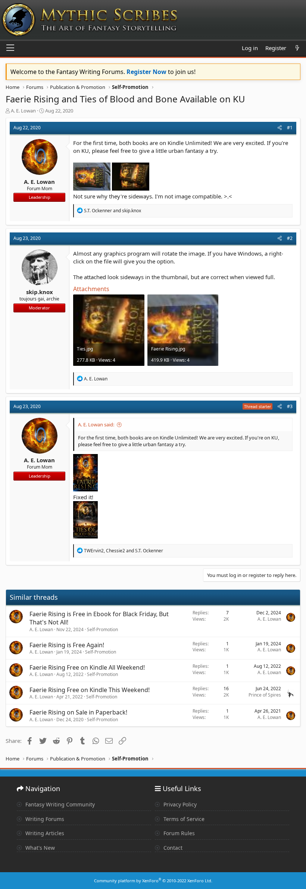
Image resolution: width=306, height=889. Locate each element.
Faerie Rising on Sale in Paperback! (78, 712)
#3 (290, 406)
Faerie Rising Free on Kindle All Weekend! (87, 667)
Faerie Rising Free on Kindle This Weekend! (89, 690)
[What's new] (297, 48)
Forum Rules (178, 833)
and (112, 210)
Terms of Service (183, 818)
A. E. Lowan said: (96, 424)
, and (123, 550)
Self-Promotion (102, 629)
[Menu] (10, 48)
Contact (172, 847)
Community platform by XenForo (153, 880)
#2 (290, 238)
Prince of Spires (265, 695)
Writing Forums (44, 818)
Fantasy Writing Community (59, 804)
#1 (290, 127)
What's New (39, 847)
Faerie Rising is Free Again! (66, 645)
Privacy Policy (179, 804)
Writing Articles (44, 833)
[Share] (279, 128)
